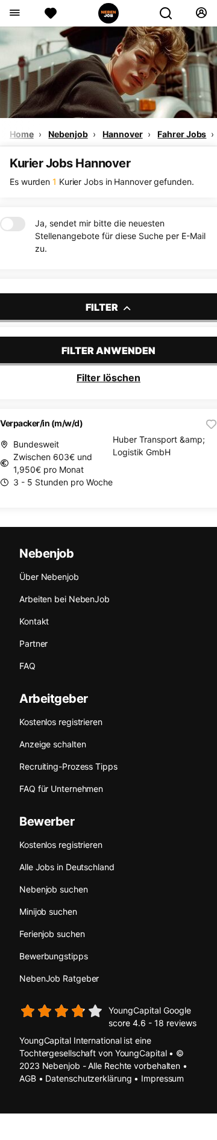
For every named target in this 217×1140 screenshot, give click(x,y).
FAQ (27, 666)
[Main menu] (14, 13)
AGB (27, 1078)
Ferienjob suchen (51, 934)
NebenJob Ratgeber (59, 978)
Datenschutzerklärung (88, 1078)
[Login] (201, 13)
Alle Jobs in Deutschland (67, 867)
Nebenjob (67, 134)
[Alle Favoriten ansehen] (50, 13)
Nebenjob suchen (53, 889)
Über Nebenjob (49, 577)
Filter (103, 307)
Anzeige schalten (52, 744)
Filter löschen (108, 378)
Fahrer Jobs (181, 134)
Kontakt (34, 621)
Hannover (122, 134)
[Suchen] (170, 13)
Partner (33, 643)
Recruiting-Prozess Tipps (68, 766)
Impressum (162, 1078)
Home (22, 134)
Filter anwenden (108, 350)
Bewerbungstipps (53, 956)
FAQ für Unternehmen (61, 788)
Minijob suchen (48, 911)
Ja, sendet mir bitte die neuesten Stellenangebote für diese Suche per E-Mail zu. (120, 236)
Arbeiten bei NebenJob (64, 599)
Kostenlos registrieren (60, 722)
